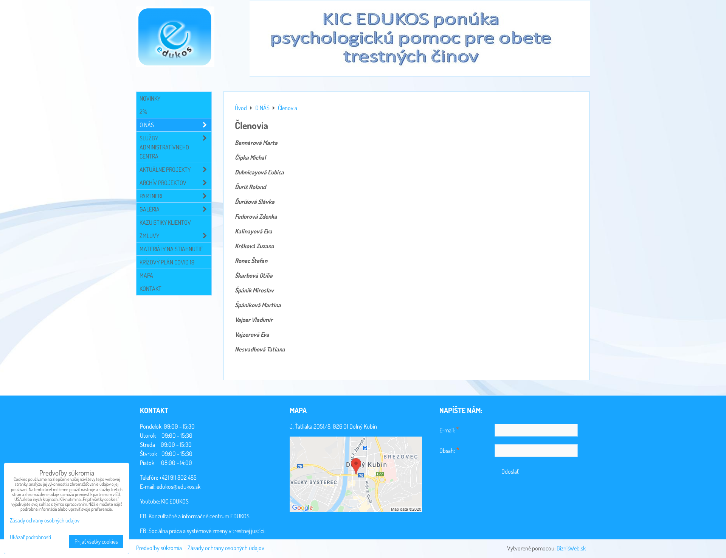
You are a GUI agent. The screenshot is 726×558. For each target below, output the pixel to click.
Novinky (150, 98)
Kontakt (150, 288)
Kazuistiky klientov (165, 222)
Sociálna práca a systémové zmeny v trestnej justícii (207, 531)
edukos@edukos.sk (178, 486)
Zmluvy (149, 235)
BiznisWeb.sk (571, 548)
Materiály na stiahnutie (171, 249)
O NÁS (147, 125)
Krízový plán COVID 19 (167, 262)
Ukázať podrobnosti (30, 537)
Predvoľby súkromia (159, 548)
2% (143, 111)
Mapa (146, 275)
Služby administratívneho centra (164, 147)
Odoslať (510, 471)
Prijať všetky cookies (96, 541)
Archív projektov (163, 183)
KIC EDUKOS (175, 501)
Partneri (151, 196)
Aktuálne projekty (165, 169)
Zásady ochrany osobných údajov (226, 548)
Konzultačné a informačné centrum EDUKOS (199, 516)
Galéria (150, 209)
